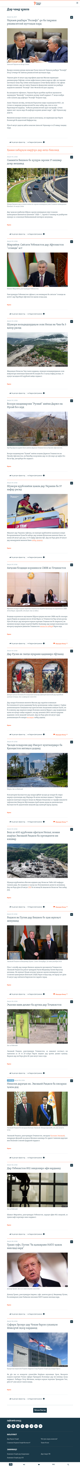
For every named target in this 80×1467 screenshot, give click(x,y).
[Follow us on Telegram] (31, 1426)
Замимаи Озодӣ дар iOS (15, 1458)
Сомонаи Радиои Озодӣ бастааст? (18, 1443)
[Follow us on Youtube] (18, 1426)
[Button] (17, 142)
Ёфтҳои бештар (40, 1410)
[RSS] (36, 1426)
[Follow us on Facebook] (13, 1426)
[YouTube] (39, 1464)
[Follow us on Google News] (9, 1426)
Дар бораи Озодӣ (13, 1439)
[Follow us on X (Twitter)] (27, 1426)
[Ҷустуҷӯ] (68, 1464)
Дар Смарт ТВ (45, 1454)
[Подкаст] (40, 1426)
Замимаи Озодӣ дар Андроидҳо (18, 1454)
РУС (53, 1464)
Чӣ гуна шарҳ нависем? (49, 1439)
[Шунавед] (24, 1464)
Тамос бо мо (45, 1443)
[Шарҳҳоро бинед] (59, 644)
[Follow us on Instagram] (22, 1426)
